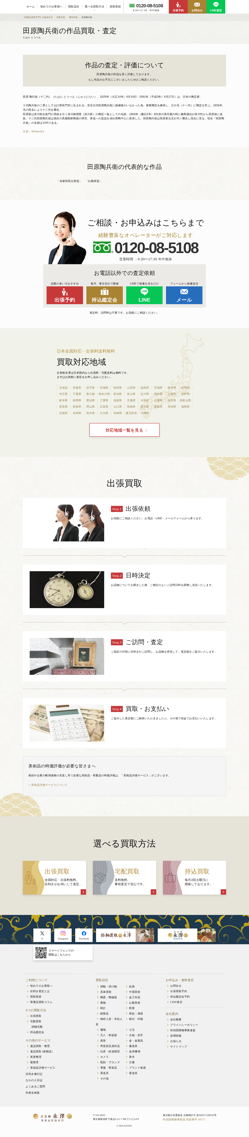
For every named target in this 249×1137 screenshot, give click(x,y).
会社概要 (175, 1019)
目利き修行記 (34, 1074)
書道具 (133, 1046)
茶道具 (104, 1073)
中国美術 (134, 991)
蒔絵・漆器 (136, 1013)
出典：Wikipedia (33, 131)
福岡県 (185, 406)
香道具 (133, 1073)
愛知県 (90, 400)
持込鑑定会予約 (180, 996)
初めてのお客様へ (51, 6)
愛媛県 (158, 406)
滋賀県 (117, 400)
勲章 (132, 1008)
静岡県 (77, 400)
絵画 (132, 986)
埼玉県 (63, 393)
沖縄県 (145, 413)
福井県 (158, 393)
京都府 (131, 400)
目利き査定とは (40, 991)
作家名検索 (33, 1092)
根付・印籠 (136, 1019)
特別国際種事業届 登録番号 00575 (184, 1119)
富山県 (131, 393)
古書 (132, 1062)
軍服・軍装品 (108, 1067)
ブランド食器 (137, 1067)
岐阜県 (63, 400)
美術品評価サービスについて (49, 784)
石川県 (145, 393)
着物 (103, 1002)
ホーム (30, 6)
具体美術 (105, 991)
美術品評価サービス (42, 1067)
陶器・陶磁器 (108, 997)
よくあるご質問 (35, 1086)
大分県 (104, 413)
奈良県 (172, 400)
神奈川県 (104, 393)
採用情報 (175, 1035)
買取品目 (73, 6)
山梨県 (172, 393)
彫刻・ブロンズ (110, 1062)
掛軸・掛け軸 (108, 986)
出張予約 (178, 10)
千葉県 (77, 393)
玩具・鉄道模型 (110, 1051)
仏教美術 (134, 1002)
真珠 (103, 1040)
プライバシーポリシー (184, 1024)
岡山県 (90, 406)
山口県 (117, 406)
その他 (104, 1078)
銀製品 (104, 1013)
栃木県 (172, 387)
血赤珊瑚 (134, 1051)
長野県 (185, 393)
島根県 (77, 406)
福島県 (145, 387)
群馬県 (185, 387)
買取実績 (115, 6)
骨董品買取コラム (41, 1002)
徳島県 (131, 406)
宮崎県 (117, 413)
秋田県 (117, 387)
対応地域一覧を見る (124, 430)
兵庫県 (158, 400)
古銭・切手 (136, 1035)
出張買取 (35, 1015)
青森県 (77, 387)
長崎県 (77, 413)
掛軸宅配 (37, 1026)
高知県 (172, 406)
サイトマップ (178, 1046)
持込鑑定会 (105, 300)
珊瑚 (103, 1029)
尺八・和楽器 (108, 1035)
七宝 (132, 1029)
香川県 (145, 406)
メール (184, 300)
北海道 (63, 387)
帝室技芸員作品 (110, 1046)
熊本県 (90, 413)
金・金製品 (136, 1040)
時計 (103, 1008)
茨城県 (158, 387)
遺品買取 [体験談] (41, 1051)
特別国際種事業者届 (182, 1030)
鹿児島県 (131, 413)
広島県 (104, 406)
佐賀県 (63, 413)
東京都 (90, 393)
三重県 (104, 400)
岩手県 (90, 387)
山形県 (131, 387)
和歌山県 (185, 400)
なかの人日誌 (34, 1080)
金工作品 (134, 997)
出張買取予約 (178, 991)
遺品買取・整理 (40, 1046)
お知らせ (175, 1041)
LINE (144, 300)
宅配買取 (35, 1021)
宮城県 (104, 387)
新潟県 (117, 393)
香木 (132, 1056)
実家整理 (35, 1056)
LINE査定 (216, 10)
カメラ (104, 1056)
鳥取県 (63, 406)
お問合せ (197, 10)
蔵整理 (34, 1062)
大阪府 (145, 400)
